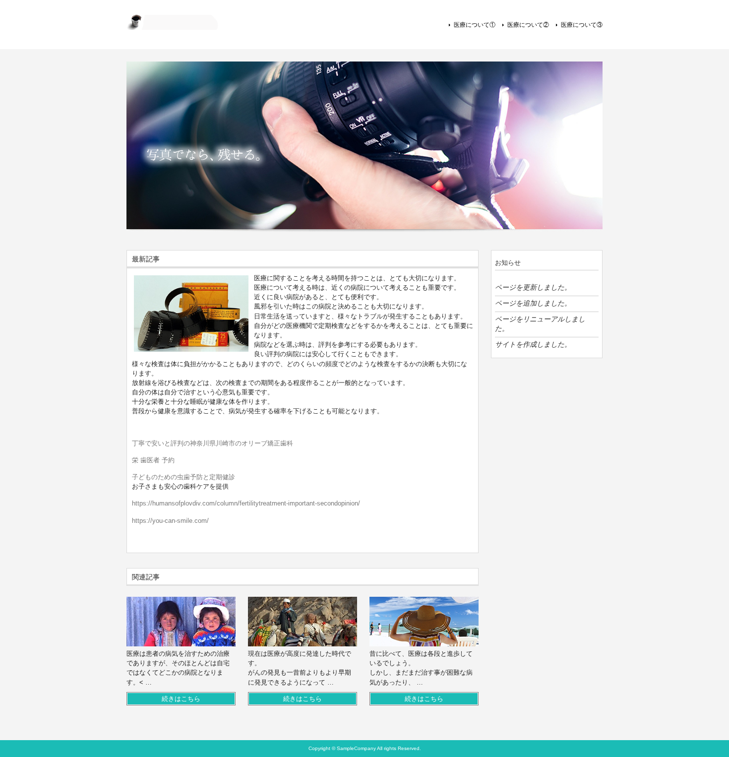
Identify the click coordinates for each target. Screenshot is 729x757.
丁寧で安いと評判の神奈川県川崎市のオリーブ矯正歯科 (212, 443)
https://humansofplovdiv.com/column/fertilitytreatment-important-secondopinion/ (246, 503)
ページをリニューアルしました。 (540, 323)
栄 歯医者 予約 (153, 460)
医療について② (528, 25)
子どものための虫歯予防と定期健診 (183, 477)
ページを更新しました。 (533, 287)
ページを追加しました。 (533, 303)
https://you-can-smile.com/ (170, 520)
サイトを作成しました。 (533, 344)
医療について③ (582, 25)
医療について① (474, 25)
